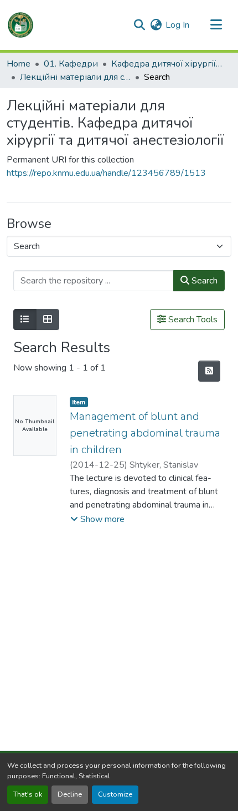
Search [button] (203, 281)
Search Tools (192, 319)
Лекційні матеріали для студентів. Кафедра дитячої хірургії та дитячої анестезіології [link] (75, 77)
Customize (115, 794)
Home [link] (18, 64)
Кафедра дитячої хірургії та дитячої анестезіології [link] (166, 64)
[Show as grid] (47, 319)
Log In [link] (177, 25)
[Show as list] (25, 319)
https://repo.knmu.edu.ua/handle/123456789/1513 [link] (106, 173)
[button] (20, 25)
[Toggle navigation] (215, 25)
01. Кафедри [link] (71, 64)
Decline (70, 794)
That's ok (27, 794)
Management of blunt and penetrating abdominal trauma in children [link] (145, 433)
